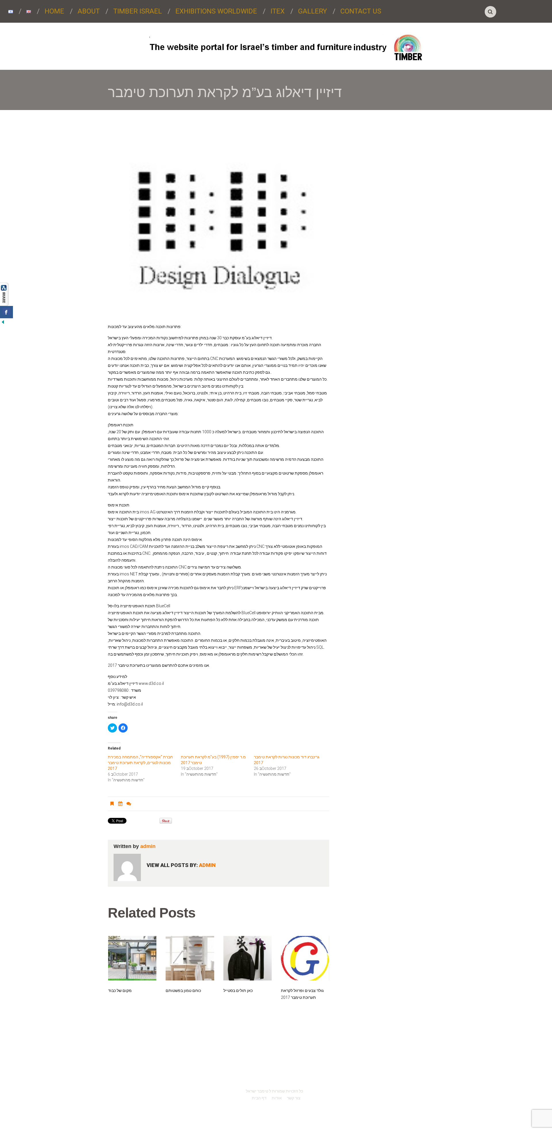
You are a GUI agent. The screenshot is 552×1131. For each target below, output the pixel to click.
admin (148, 846)
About (89, 11)
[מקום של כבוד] (132, 958)
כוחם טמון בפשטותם (183, 990)
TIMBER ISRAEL (137, 11)
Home (54, 11)
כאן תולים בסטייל (238, 990)
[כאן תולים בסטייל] (247, 958)
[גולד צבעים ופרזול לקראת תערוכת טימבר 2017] (305, 958)
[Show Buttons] (4, 294)
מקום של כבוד (120, 990)
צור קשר (293, 1098)
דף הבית (259, 1098)
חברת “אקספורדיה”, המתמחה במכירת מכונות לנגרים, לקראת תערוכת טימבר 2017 (140, 763)
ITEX (278, 11)
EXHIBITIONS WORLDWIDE (216, 11)
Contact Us (360, 11)
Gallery (312, 11)
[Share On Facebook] (6, 312)
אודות (277, 1098)
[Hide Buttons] (3, 321)
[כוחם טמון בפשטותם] (190, 958)
